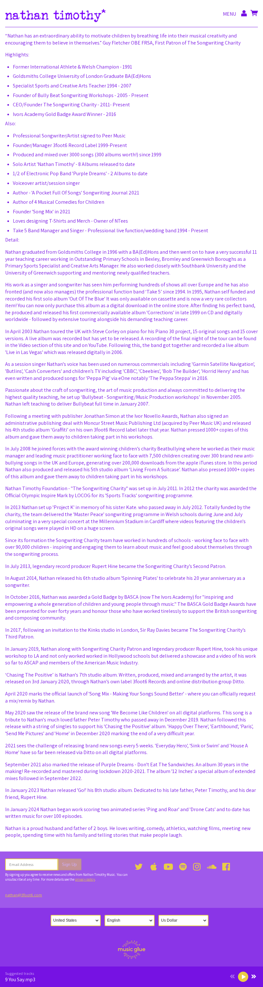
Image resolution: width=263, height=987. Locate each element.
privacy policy (85, 879)
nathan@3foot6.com (23, 895)
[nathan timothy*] (55, 14)
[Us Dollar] (185, 920)
